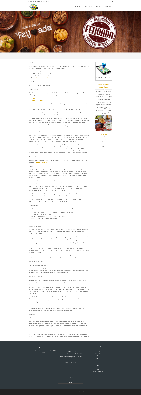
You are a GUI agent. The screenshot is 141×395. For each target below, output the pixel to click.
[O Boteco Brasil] (33, 7)
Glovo (104, 144)
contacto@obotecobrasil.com (43, 1)
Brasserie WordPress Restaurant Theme (64, 392)
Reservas (77, 6)
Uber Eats (104, 141)
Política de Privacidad (37, 100)
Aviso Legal (33, 98)
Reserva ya (104, 139)
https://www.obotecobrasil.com (44, 78)
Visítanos (98, 6)
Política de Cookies (98, 374)
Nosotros (108, 6)
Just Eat (104, 146)
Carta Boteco (88, 6)
